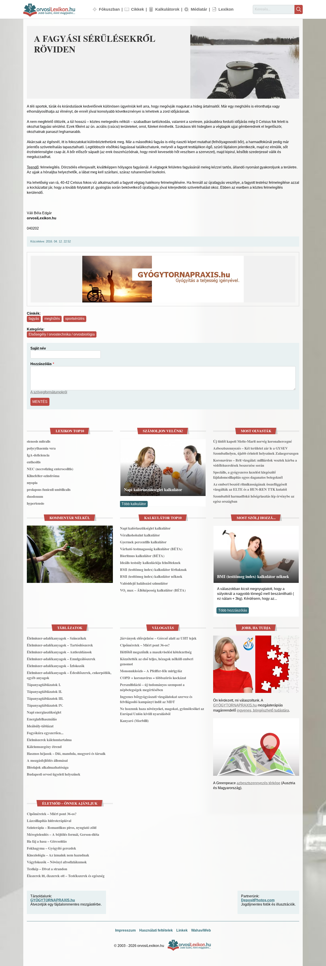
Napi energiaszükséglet (44, 712)
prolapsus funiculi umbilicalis (49, 489)
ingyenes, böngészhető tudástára (263, 710)
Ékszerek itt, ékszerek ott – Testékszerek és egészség (65, 875)
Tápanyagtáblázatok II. (44, 691)
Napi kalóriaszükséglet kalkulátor (153, 489)
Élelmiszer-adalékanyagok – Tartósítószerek (60, 645)
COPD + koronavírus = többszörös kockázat (153, 677)
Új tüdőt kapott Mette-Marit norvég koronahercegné (252, 441)
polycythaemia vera (41, 448)
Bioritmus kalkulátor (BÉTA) (142, 555)
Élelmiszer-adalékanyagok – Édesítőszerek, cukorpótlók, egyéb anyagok (69, 675)
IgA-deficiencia (38, 455)
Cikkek (137, 9)
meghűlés (52, 318)
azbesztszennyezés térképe (258, 783)
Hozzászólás (41, 364)
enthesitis (34, 461)
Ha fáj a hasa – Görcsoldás (47, 841)
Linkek (182, 930)
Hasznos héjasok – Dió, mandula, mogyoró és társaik (66, 753)
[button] (244, 62)
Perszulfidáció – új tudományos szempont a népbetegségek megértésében (152, 687)
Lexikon (226, 9)
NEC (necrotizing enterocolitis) (50, 468)
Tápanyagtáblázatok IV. (45, 705)
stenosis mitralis (38, 441)
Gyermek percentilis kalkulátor (143, 541)
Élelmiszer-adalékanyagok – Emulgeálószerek (61, 658)
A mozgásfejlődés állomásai (47, 760)
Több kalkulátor (134, 504)
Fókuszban (109, 9)
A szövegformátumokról (48, 392)
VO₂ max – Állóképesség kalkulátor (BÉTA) (153, 590)
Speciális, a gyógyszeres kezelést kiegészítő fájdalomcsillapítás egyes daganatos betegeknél (248, 475)
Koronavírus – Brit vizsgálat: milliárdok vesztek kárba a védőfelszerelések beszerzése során (255, 463)
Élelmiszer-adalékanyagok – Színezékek (56, 638)
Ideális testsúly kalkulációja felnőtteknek (150, 562)
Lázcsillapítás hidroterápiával (49, 820)
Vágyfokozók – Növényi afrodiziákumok (57, 861)
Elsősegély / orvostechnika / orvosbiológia (62, 334)
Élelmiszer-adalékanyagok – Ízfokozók (55, 665)
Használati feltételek (156, 930)
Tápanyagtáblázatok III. (45, 698)
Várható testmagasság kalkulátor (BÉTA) (151, 548)
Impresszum (125, 930)
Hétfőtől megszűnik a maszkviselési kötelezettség (156, 651)
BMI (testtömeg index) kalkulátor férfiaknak (153, 569)
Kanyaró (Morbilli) (134, 720)
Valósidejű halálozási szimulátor (144, 583)
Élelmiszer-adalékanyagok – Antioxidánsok (59, 651)
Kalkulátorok (167, 9)
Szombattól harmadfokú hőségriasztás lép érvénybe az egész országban (253, 499)
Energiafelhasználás (42, 719)
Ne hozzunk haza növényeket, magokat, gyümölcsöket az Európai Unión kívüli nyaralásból (162, 711)
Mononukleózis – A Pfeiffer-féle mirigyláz (151, 670)
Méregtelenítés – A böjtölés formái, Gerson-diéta (63, 834)
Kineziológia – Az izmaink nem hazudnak (58, 855)
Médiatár (199, 9)
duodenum (35, 496)
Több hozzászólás (232, 610)
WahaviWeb (201, 930)
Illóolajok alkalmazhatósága (48, 767)
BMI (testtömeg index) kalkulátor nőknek (151, 576)
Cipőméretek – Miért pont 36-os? (145, 645)
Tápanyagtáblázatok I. (44, 684)
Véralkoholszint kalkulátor (140, 535)
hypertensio (35, 503)
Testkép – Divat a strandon (47, 868)
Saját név (38, 348)
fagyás (34, 318)
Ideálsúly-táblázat (40, 725)
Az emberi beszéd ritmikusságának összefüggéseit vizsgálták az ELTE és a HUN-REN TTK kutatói (250, 487)
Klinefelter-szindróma (43, 475)
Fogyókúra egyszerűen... (45, 732)
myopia (32, 482)
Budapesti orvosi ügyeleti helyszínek (53, 774)
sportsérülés (74, 318)
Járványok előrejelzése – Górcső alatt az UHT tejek (158, 638)
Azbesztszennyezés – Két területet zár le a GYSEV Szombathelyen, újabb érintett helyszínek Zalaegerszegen (256, 451)
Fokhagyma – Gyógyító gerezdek (51, 848)
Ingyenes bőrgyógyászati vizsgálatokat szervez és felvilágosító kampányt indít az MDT (156, 699)
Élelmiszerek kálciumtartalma (49, 739)
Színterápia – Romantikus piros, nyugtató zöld (61, 827)
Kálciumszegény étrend (44, 746)
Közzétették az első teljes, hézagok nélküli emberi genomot (156, 661)
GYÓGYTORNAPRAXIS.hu (235, 705)
